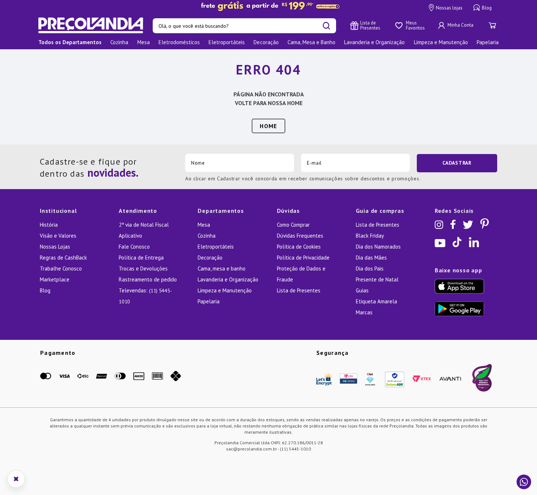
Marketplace (54, 279)
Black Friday (370, 235)
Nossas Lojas (55, 246)
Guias (362, 290)
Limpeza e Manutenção (225, 290)
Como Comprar (293, 224)
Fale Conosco (134, 246)
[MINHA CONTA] (456, 25)
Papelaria (209, 301)
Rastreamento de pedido (148, 279)
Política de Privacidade (303, 257)
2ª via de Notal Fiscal (144, 224)
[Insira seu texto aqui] (268, 6)
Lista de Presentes (298, 290)
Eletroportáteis (216, 246)
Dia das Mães (371, 257)
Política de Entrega (141, 257)
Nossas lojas (449, 8)
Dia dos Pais (370, 268)
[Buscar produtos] (326, 26)
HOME (268, 126)
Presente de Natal (377, 279)
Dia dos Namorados (378, 246)
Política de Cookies (299, 246)
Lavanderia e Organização (228, 279)
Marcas (364, 312)
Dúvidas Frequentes (300, 235)
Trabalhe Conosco (61, 268)
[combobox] (244, 25)
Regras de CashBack (63, 257)
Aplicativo (130, 235)
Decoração (210, 257)
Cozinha (207, 235)
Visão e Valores (58, 235)
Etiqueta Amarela (376, 301)
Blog (487, 8)
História (49, 224)
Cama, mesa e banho (221, 268)
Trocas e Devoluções (143, 268)
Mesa (204, 224)
